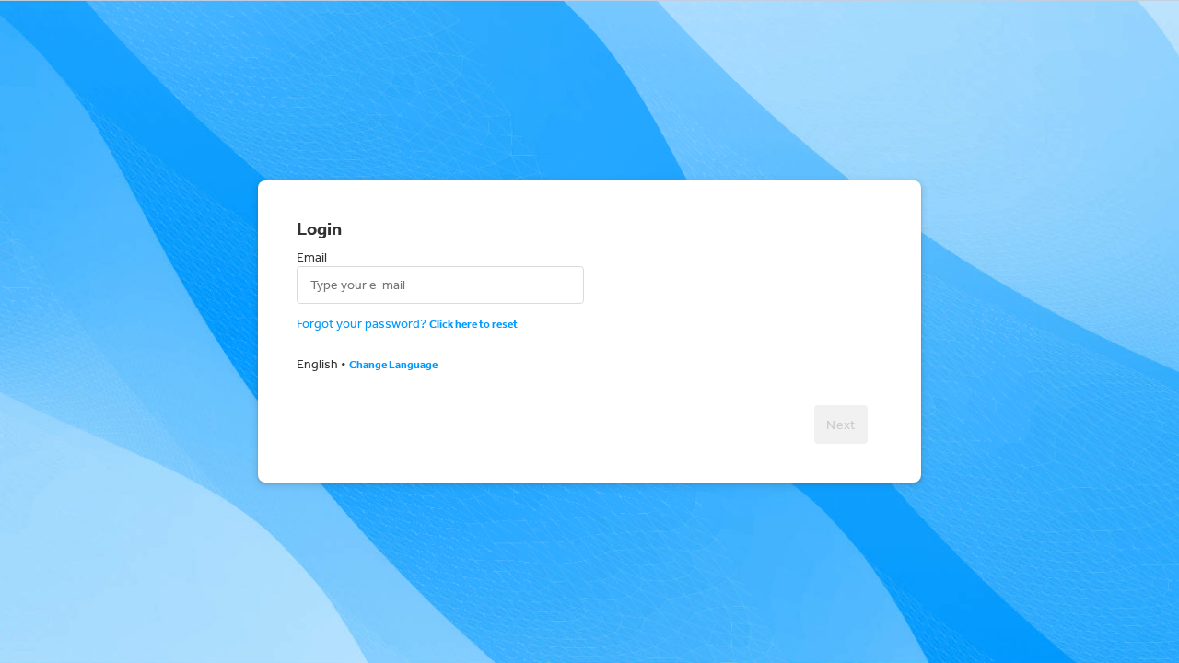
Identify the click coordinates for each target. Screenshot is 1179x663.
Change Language (393, 364)
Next (840, 424)
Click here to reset (473, 324)
